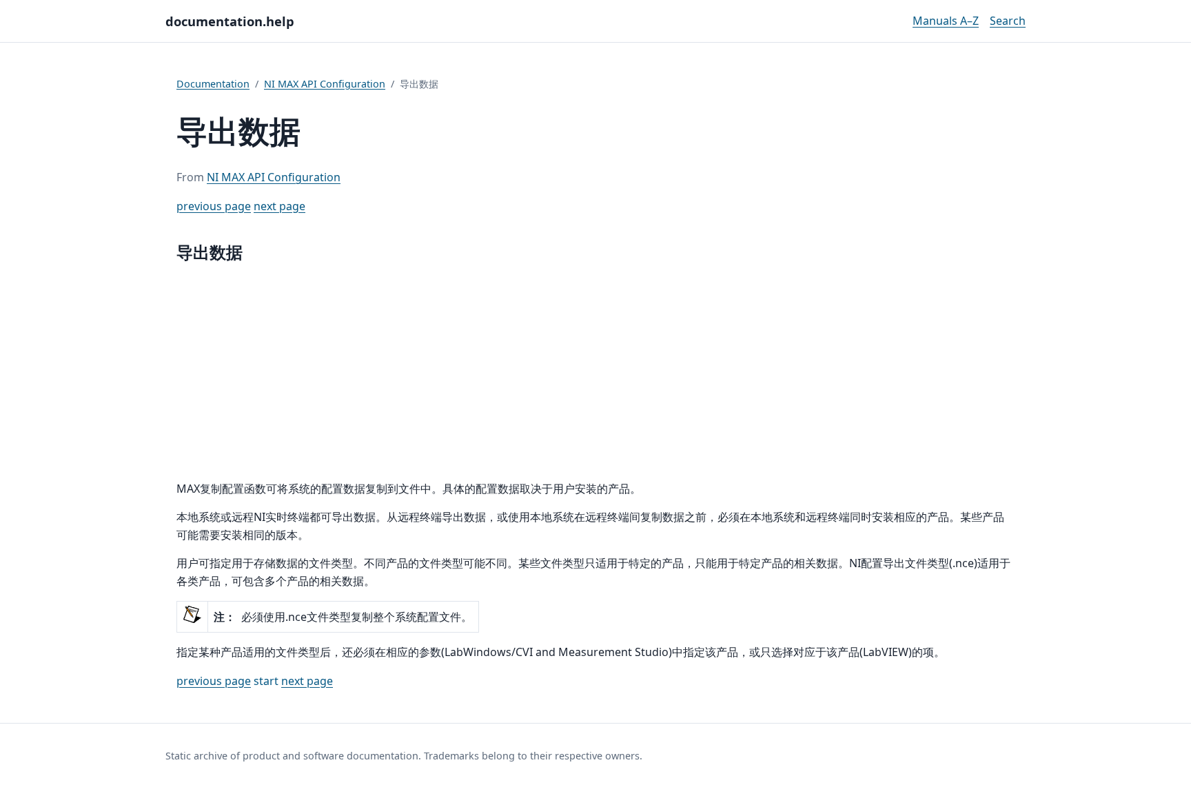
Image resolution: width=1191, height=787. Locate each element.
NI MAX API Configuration (324, 83)
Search (1008, 20)
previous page (213, 206)
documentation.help (229, 21)
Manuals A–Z (946, 20)
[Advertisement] (595, 372)
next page (279, 206)
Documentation (213, 83)
